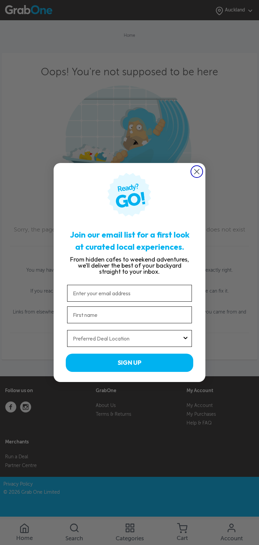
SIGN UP (129, 362)
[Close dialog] (197, 172)
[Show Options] (185, 338)
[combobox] (127, 338)
